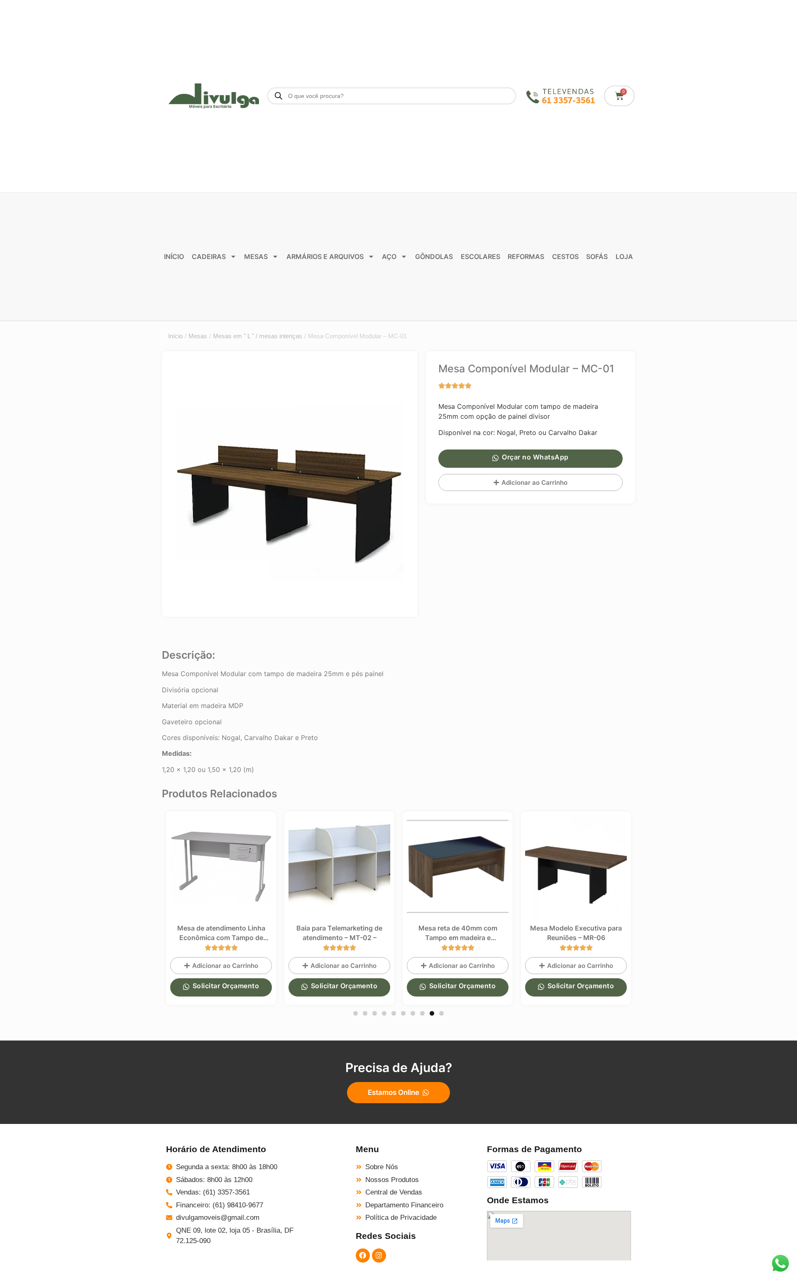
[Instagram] (379, 1255)
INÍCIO (174, 256)
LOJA (624, 256)
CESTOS (565, 256)
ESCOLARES (480, 256)
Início (175, 336)
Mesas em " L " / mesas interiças (257, 336)
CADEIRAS (209, 256)
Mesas (197, 336)
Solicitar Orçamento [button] (226, 986)
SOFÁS (597, 256)
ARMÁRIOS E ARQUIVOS (325, 256)
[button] (355, 1013)
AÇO (389, 256)
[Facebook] (363, 1255)
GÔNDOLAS (434, 256)
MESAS (256, 256)
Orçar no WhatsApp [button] (535, 457)
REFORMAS (526, 256)
